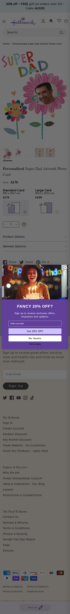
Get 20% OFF (35, 331)
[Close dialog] (65, 267)
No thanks (35, 338)
